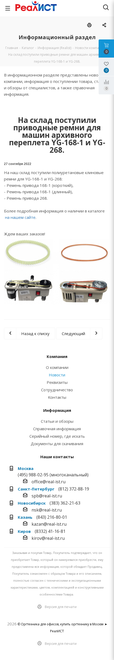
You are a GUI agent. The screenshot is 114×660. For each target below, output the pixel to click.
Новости (57, 374)
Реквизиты (57, 382)
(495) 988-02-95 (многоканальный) (53, 475)
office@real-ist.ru (48, 482)
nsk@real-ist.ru (47, 510)
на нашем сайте (20, 217)
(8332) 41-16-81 (50, 531)
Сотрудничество (57, 389)
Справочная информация (57, 428)
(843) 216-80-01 (51, 517)
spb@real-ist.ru (47, 496)
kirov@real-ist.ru (48, 538)
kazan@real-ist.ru (49, 524)
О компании (57, 367)
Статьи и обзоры (57, 421)
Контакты (57, 397)
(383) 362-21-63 (65, 503)
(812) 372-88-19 (73, 489)
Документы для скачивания (57, 443)
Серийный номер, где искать (57, 436)
